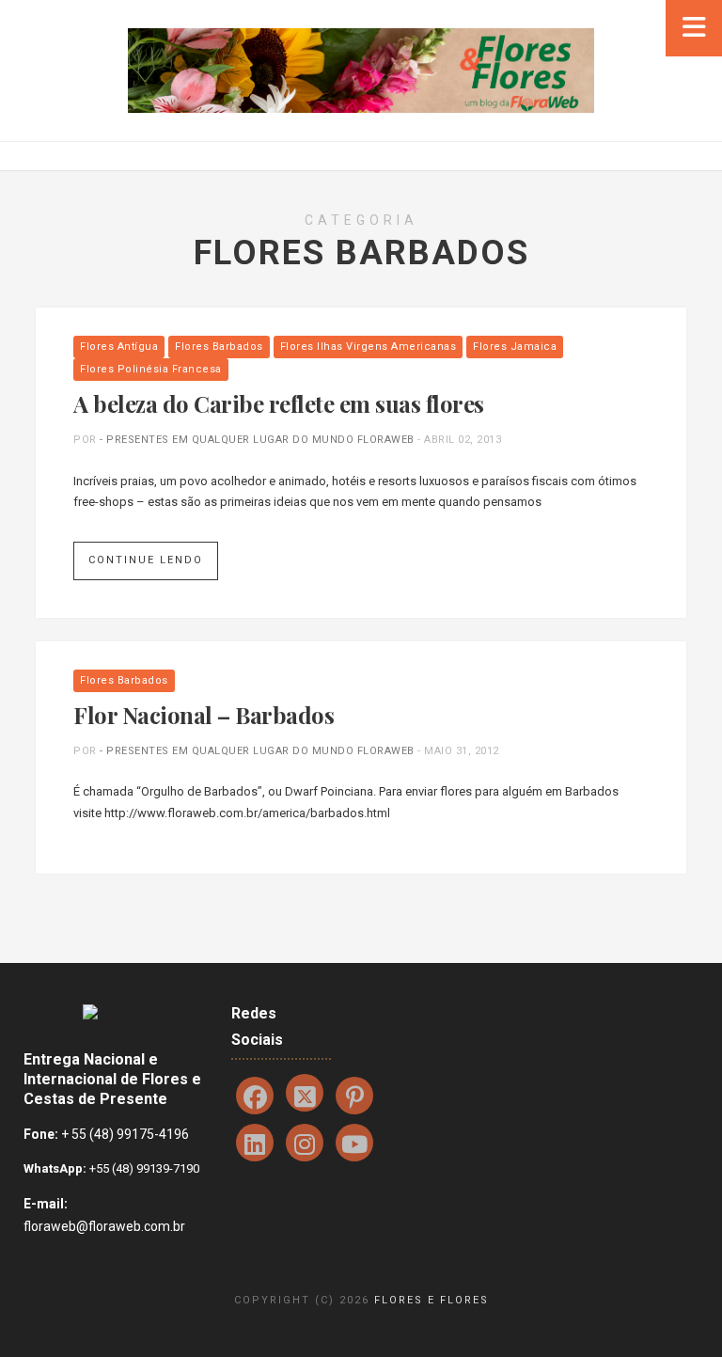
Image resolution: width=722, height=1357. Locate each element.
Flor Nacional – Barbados (203, 715)
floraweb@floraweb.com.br (104, 1226)
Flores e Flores (431, 1300)
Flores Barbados (219, 346)
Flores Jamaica (515, 346)
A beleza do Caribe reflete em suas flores (278, 404)
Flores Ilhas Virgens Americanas (368, 346)
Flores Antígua (119, 346)
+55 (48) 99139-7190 (142, 1168)
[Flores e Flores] (360, 69)
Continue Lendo (145, 560)
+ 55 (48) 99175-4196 (125, 1134)
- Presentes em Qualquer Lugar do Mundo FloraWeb (257, 440)
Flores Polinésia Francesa (151, 369)
